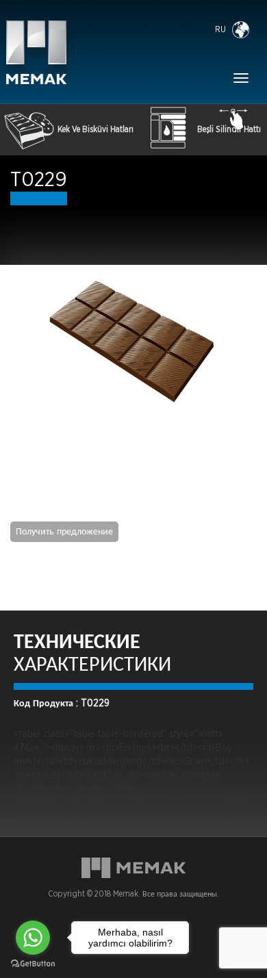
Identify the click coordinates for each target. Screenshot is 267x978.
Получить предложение (64, 532)
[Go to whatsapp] (33, 938)
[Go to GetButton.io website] (33, 964)
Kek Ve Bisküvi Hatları (96, 129)
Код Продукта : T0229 (62, 703)
